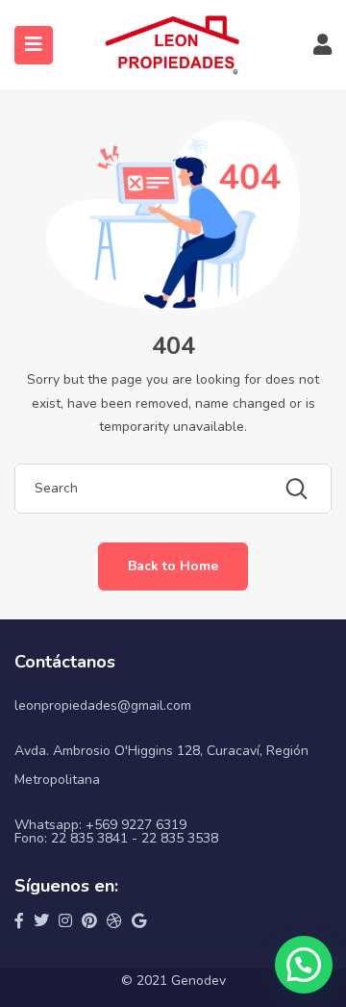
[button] (304, 965)
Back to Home (173, 566)
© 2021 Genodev (173, 980)
